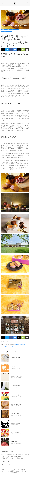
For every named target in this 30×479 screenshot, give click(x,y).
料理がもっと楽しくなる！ (17, 376)
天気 (18, 469)
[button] (2, 3)
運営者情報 (14, 472)
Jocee (3, 469)
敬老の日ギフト (14, 367)
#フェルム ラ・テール (6, 31)
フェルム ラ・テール (8, 346)
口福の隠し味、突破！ (16, 357)
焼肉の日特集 (14, 441)
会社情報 (18, 471)
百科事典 (24, 471)
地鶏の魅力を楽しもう (16, 404)
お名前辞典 (11, 471)
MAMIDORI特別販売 (15, 385)
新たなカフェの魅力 (15, 423)
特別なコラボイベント (16, 413)
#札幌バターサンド (6, 29)
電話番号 (23, 469)
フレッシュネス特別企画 (16, 395)
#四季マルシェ (15, 29)
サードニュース (11, 469)
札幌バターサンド (18, 344)
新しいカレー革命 (15, 432)
